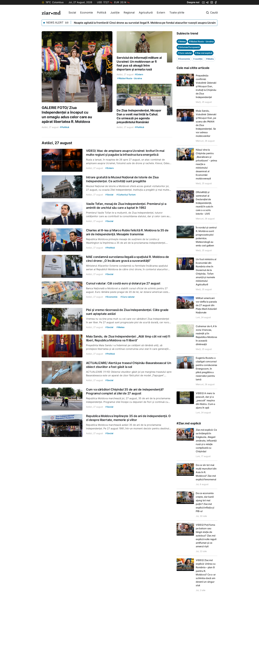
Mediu (210, 58)
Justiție (114, 12)
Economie (86, 12)
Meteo (182, 41)
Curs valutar (185, 53)
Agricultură (146, 12)
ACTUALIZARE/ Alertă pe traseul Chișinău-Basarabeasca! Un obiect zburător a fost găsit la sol (134, 22)
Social (72, 12)
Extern (161, 12)
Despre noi (193, 2)
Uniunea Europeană (189, 47)
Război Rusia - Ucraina (201, 41)
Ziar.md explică (203, 53)
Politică (101, 12)
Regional (129, 12)
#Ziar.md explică (189, 423)
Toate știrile (176, 12)
